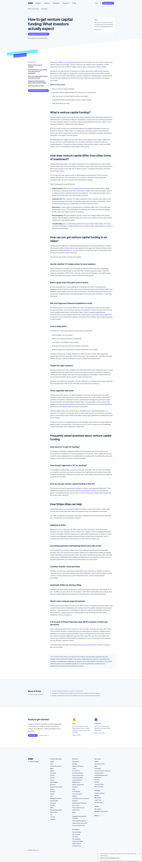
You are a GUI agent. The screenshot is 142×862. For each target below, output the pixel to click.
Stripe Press (98, 800)
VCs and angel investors (76, 188)
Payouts (52, 805)
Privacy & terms (99, 773)
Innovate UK (104, 490)
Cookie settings (99, 784)
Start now (32, 735)
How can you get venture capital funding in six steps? (37, 77)
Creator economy (77, 794)
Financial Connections (56, 787)
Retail (74, 812)
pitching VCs (67, 250)
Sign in (97, 3)
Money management (78, 784)
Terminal (52, 817)
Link (51, 796)
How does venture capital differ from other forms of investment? (37, 71)
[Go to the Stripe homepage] (30, 759)
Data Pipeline (54, 782)
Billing (51, 768)
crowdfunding (71, 224)
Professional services (78, 807)
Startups (44, 9)
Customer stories (100, 764)
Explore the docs (100, 733)
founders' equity (58, 171)
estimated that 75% (93, 175)
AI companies (76, 791)
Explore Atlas (76, 735)
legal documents (71, 605)
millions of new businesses (67, 62)
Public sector (76, 810)
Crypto (52, 780)
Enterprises (75, 761)
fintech (101, 374)
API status (75, 836)
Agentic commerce (77, 766)
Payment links (54, 801)
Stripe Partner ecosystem (79, 823)
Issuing (52, 794)
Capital (52, 771)
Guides (97, 761)
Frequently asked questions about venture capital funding (37, 82)
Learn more (98, 29)
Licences (97, 779)
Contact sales (107, 3)
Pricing (74, 3)
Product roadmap (99, 793)
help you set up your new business (84, 645)
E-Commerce (76, 771)
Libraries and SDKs (77, 841)
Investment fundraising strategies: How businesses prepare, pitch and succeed (76, 693)
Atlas (51, 764)
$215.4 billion (101, 67)
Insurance (75, 801)
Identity (52, 789)
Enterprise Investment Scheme (85, 490)
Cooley (80, 608)
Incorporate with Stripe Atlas (38, 34)
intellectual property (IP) (103, 315)
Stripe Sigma (53, 812)
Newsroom (98, 798)
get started (54, 647)
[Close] (139, 853)
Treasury (52, 819)
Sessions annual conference (103, 771)
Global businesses (77, 777)
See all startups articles (35, 694)
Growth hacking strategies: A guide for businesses (67, 691)
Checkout (53, 773)
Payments (53, 803)
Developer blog (76, 846)
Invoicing (52, 791)
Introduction (32, 62)
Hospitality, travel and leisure (80, 798)
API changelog (76, 839)
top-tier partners (72, 629)
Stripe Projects (76, 843)
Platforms (75, 787)
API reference (76, 834)
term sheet (106, 397)
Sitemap (97, 782)
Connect (52, 777)
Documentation (76, 832)
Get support (98, 809)
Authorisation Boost (56, 766)
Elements (53, 784)
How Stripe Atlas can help (36, 86)
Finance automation (78, 775)
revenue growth (72, 135)
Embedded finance (77, 773)
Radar (51, 807)
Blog (96, 766)
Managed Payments (55, 798)
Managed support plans (101, 811)
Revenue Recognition (56, 810)
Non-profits (75, 805)
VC (56, 71)
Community (98, 768)
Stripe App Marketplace (79, 821)
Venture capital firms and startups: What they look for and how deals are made (76, 695)
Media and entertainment (79, 803)
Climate (52, 775)
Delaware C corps (89, 310)
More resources (33, 9)
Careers (97, 795)
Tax (51, 814)
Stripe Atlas (54, 509)
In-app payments (77, 780)
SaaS (73, 789)
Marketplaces (76, 782)
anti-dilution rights (65, 406)
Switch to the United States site (109, 858)
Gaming (74, 796)
